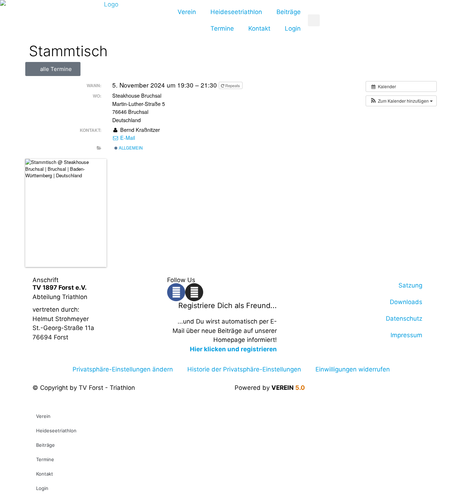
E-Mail (127, 137)
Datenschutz (404, 318)
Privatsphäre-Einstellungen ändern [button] (123, 369)
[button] (401, 101)
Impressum (406, 335)
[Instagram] (194, 292)
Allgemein (130, 148)
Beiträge (288, 11)
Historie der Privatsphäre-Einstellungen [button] (244, 369)
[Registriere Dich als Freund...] (286, 310)
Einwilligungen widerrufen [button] (352, 369)
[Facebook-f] (176, 292)
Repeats (232, 85)
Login (293, 28)
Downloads (406, 302)
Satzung (410, 285)
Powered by (270, 387)
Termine (222, 28)
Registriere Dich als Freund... (227, 305)
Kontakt (259, 28)
